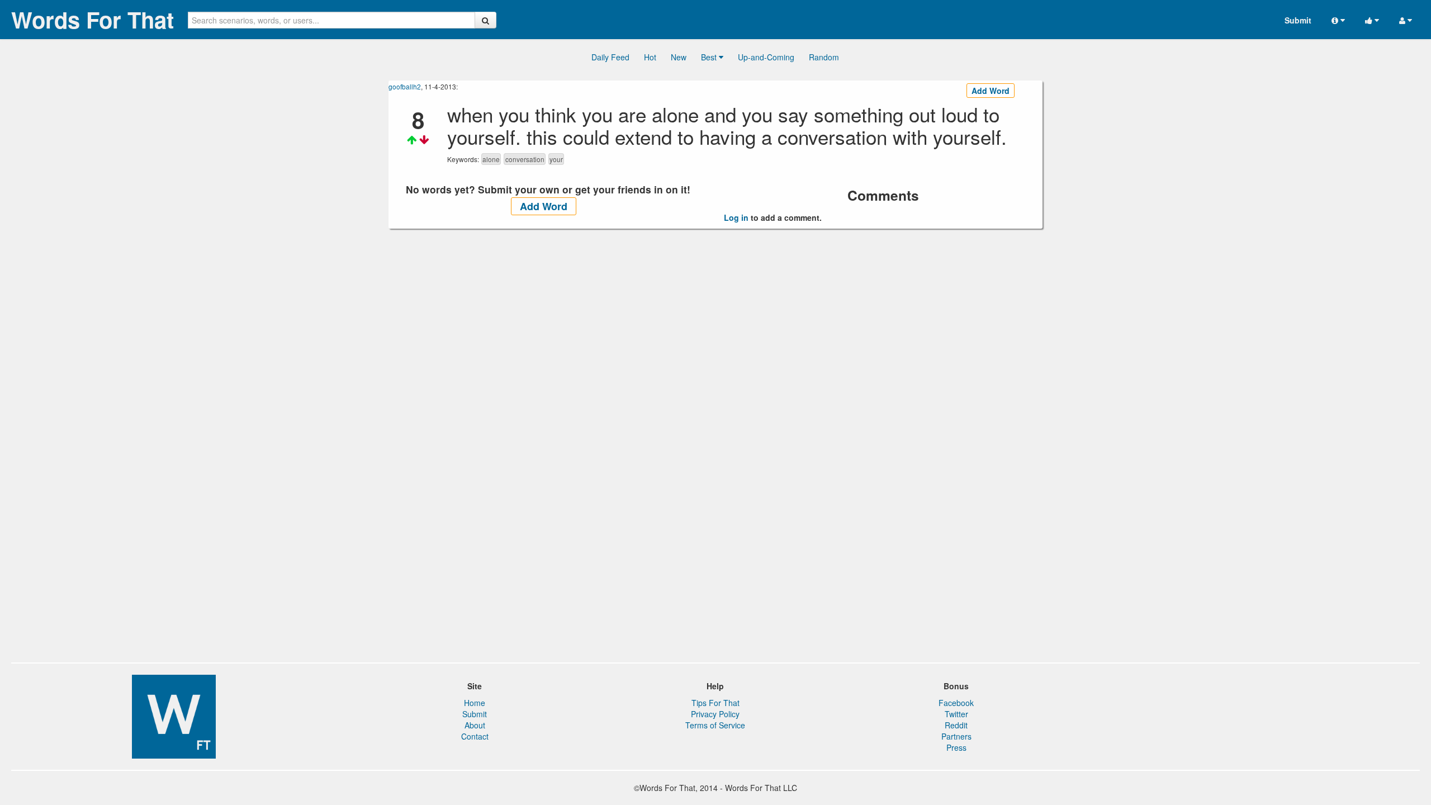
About (475, 725)
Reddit (956, 725)
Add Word (991, 90)
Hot (650, 57)
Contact (475, 736)
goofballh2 (404, 86)
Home (474, 702)
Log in (736, 217)
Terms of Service (715, 725)
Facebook (956, 702)
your (556, 159)
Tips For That (715, 702)
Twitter (956, 713)
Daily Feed (610, 57)
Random (824, 57)
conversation (524, 159)
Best (710, 57)
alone (491, 159)
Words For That (92, 19)
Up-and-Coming (766, 57)
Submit (1298, 20)
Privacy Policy (715, 713)
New (678, 57)
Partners (956, 736)
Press (956, 747)
